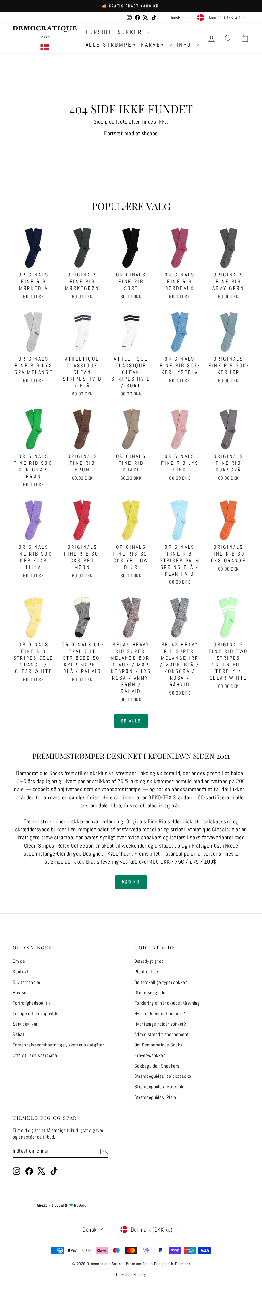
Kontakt (20, 971)
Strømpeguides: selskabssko (163, 1076)
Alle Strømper (111, 44)
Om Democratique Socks (158, 1045)
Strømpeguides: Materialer (160, 1087)
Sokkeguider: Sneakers (157, 1066)
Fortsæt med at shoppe (131, 133)
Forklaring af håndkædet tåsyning (167, 1003)
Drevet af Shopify (131, 1274)
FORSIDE (99, 31)
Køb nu (131, 882)
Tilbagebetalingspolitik (35, 1013)
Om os (19, 961)
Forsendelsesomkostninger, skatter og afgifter (58, 1045)
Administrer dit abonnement (162, 1034)
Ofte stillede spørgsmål (35, 1055)
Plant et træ (146, 971)
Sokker (131, 31)
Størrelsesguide (150, 992)
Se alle (131, 721)
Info (185, 44)
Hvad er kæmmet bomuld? (160, 1013)
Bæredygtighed (149, 961)
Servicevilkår (25, 1024)
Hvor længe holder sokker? (160, 1024)
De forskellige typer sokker (161, 982)
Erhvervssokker (150, 1055)
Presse (20, 992)
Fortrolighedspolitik (32, 1003)
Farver (154, 44)
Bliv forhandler (27, 982)
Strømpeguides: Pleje (155, 1097)
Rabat (18, 1034)
